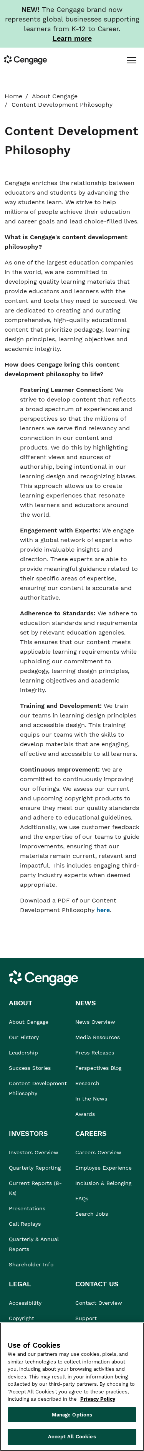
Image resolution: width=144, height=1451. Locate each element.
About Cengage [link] (55, 96)
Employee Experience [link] (103, 1168)
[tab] (131, 59)
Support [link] (87, 1318)
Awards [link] (85, 1114)
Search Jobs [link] (91, 1214)
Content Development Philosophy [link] (38, 1088)
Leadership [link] (23, 1052)
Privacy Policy (97, 1399)
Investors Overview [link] (33, 1152)
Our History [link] (24, 1037)
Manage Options (72, 1415)
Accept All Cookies (72, 1436)
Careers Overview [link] (98, 1152)
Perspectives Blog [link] (98, 1068)
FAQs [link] (81, 1198)
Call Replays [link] (25, 1224)
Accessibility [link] (25, 1303)
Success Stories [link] (30, 1068)
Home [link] (13, 96)
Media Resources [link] (97, 1037)
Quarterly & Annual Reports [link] (34, 1244)
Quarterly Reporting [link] (35, 1168)
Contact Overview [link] (98, 1303)
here (103, 910)
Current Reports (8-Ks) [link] (35, 1188)
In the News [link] (91, 1099)
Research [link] (87, 1083)
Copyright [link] (21, 1318)
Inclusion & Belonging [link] (103, 1183)
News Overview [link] (95, 1022)
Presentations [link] (27, 1208)
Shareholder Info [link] (31, 1264)
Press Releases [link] (94, 1052)
